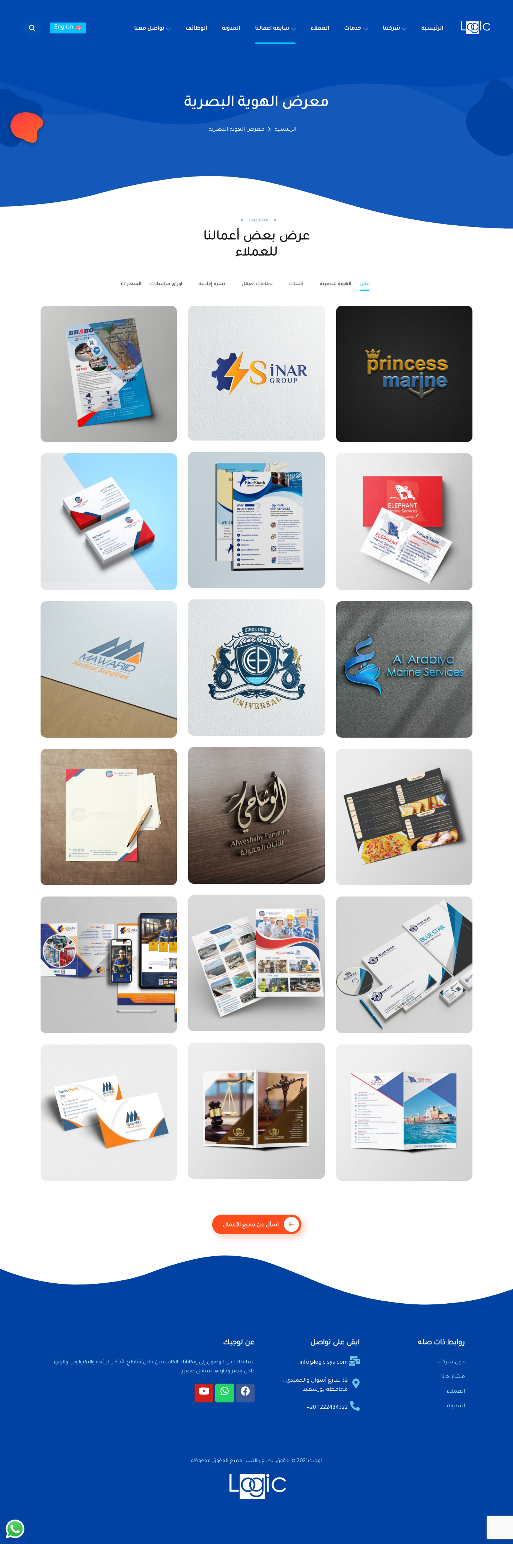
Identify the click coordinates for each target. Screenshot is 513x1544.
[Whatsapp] (224, 1393)
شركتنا (391, 29)
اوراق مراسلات (166, 284)
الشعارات (131, 284)
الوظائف (196, 29)
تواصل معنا (149, 29)
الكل (365, 284)
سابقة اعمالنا (272, 29)
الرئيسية (432, 29)
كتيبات (296, 284)
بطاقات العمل (257, 284)
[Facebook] (245, 1393)
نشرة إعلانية (212, 284)
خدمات (352, 29)
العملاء (320, 29)
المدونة (231, 29)
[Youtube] (204, 1393)
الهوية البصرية (335, 284)
